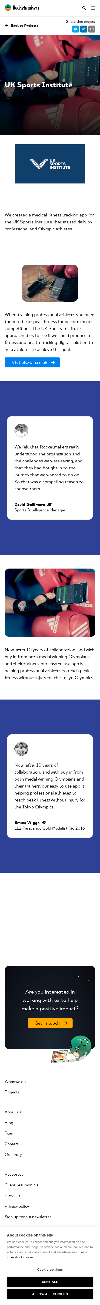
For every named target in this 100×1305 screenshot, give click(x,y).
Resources (14, 1174)
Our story (13, 1154)
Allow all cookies (50, 1294)
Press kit (12, 1195)
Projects (12, 1092)
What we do (15, 1081)
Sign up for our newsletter (28, 1216)
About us (13, 1112)
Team (9, 1133)
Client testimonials (21, 1184)
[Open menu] (90, 8)
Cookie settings (50, 1269)
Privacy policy (17, 1206)
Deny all (50, 1282)
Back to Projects (24, 25)
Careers (12, 1143)
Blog (9, 1122)
